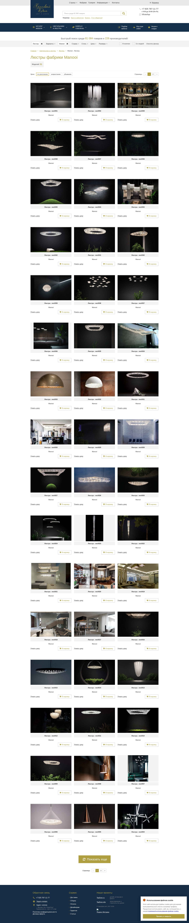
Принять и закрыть (163, 916)
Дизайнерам (74, 907)
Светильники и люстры (58, 27)
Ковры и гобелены (79, 27)
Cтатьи (73, 914)
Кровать (87, 18)
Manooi (51, 115)
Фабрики (83, 3)
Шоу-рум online (139, 27)
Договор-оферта (39, 914)
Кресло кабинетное (77, 18)
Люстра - (51, 111)
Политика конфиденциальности (45, 912)
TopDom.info (101, 902)
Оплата (73, 904)
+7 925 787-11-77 (150, 9)
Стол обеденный (96, 18)
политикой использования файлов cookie (163, 911)
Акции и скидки (154, 27)
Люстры (61, 51)
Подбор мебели (124, 27)
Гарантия (73, 910)
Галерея (91, 3)
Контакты (116, 3)
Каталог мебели (39, 27)
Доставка (73, 897)
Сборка (73, 901)
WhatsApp (146, 14)
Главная (33, 51)
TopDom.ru (101, 898)
